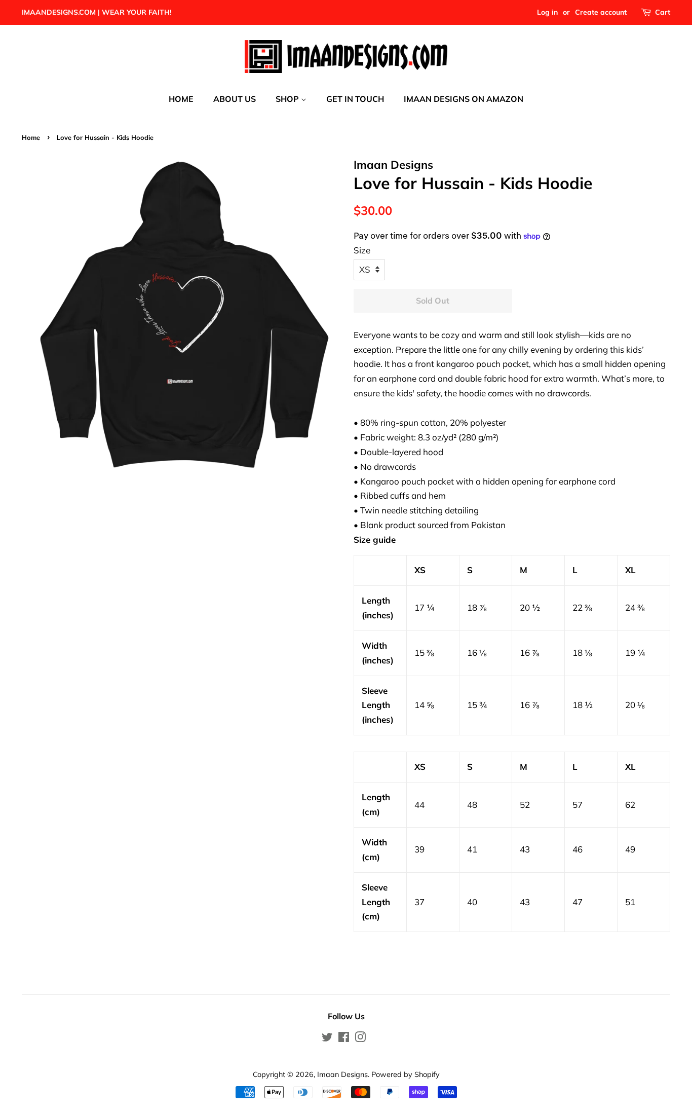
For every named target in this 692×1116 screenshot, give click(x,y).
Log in (547, 12)
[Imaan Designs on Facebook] (344, 1039)
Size (362, 250)
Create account (601, 12)
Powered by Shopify (405, 1074)
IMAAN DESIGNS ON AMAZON (463, 99)
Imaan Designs (342, 1074)
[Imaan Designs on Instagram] (360, 1039)
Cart (662, 12)
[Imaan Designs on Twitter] (327, 1039)
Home (31, 137)
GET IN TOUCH (355, 99)
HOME (181, 99)
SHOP (288, 99)
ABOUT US (234, 99)
